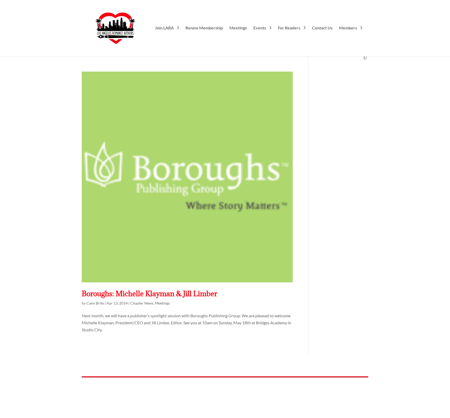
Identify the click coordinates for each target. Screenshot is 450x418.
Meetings (238, 28)
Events (259, 28)
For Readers (289, 28)
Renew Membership (204, 28)
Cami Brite (95, 303)
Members (348, 28)
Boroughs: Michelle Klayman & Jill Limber (149, 293)
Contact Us (322, 28)
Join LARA (164, 28)
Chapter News (141, 303)
